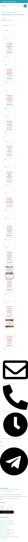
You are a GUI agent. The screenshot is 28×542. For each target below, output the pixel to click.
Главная (3, 12)
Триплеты (2, 538)
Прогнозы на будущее (5, 529)
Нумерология (3, 527)
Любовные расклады (5, 524)
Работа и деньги (4, 531)
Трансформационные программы (8, 536)
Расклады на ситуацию (5, 533)
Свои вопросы (3, 535)
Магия (1, 526)
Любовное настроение (6, 522)
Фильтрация (6, 512)
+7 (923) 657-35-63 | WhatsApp (8, 1)
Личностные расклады (5, 520)
